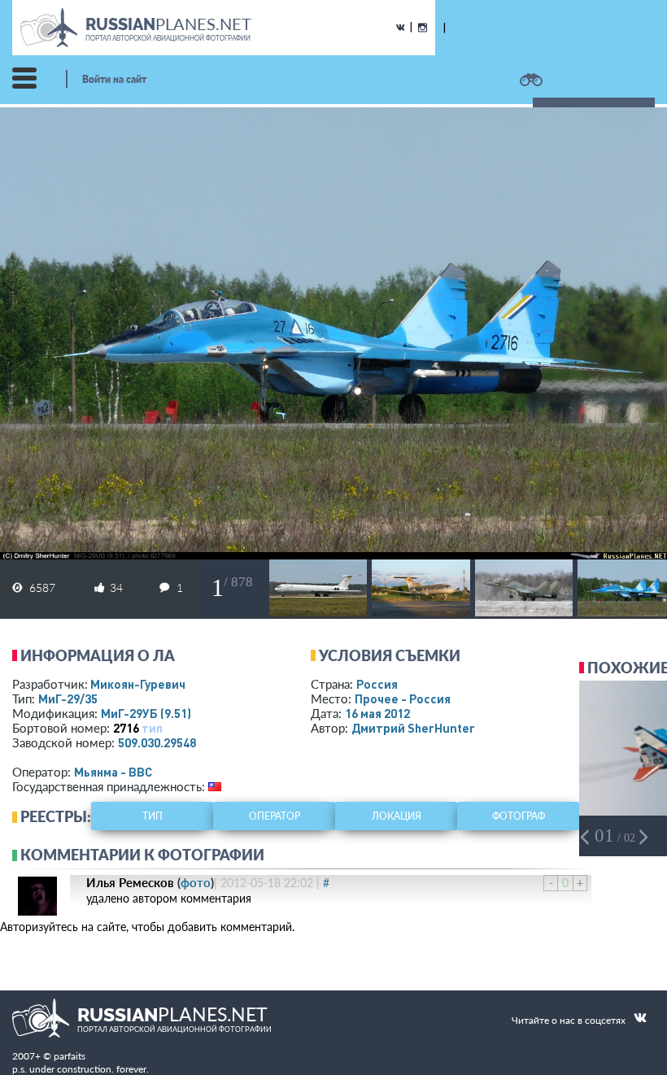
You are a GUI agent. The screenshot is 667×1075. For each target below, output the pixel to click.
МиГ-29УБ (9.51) (146, 713)
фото (196, 882)
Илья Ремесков (130, 882)
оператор (274, 816)
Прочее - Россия (403, 698)
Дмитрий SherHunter (413, 727)
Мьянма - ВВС (113, 771)
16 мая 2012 (377, 713)
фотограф (518, 816)
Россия (377, 684)
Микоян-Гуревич (137, 684)
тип (152, 727)
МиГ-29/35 (68, 698)
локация (396, 816)
